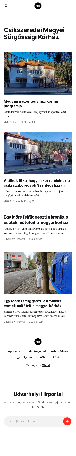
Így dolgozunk (25, 357)
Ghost (46, 365)
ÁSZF (43, 357)
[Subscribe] (67, 421)
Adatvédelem (60, 351)
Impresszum (15, 351)
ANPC (56, 357)
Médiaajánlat (37, 351)
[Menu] (71, 6)
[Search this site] (6, 6)
